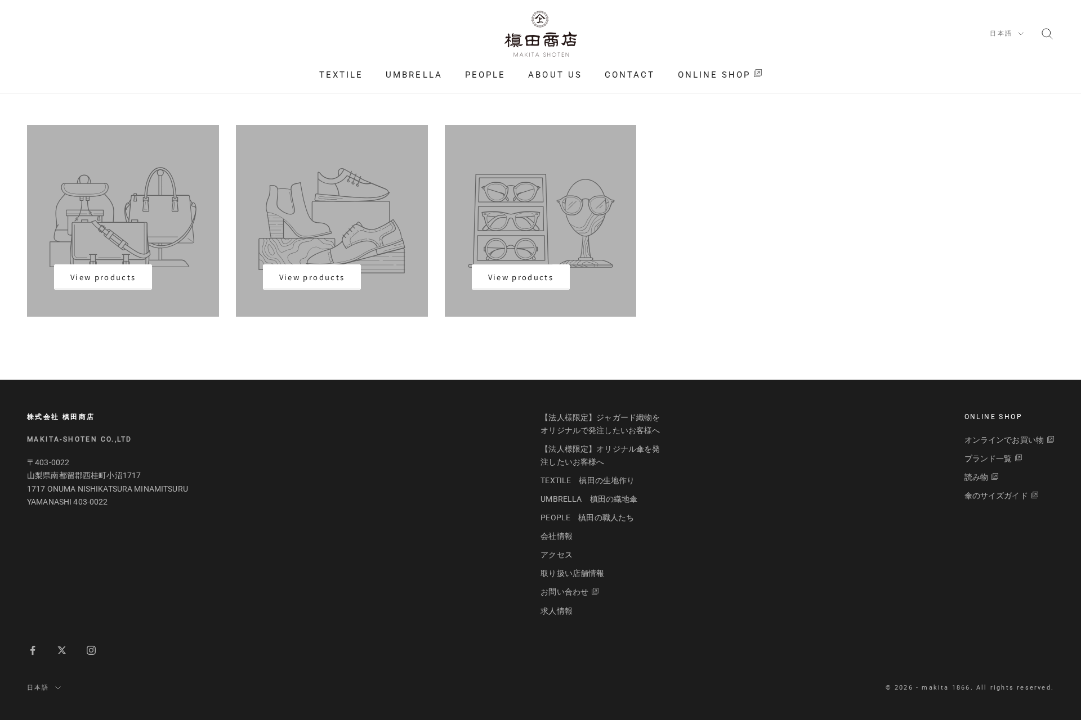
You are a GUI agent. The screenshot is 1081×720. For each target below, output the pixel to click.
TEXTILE (341, 75)
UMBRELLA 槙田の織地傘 (588, 498)
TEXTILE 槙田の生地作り (587, 480)
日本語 (1001, 33)
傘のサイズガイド (996, 495)
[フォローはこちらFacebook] (32, 650)
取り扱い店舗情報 (572, 573)
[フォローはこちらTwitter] (62, 650)
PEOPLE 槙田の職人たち (587, 517)
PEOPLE (485, 75)
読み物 (976, 477)
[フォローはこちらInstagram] (91, 650)
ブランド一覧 (988, 458)
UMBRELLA (414, 75)
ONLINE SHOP (714, 75)
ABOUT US (555, 75)
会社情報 (556, 536)
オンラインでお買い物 (1004, 439)
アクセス (556, 554)
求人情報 (556, 610)
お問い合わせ (564, 591)
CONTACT (630, 75)
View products (103, 277)
